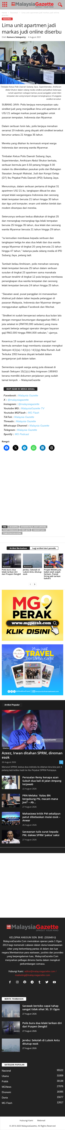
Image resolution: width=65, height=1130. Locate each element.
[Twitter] (47, 982)
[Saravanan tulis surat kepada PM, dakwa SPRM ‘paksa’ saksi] (11, 836)
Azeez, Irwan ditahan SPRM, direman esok (32, 755)
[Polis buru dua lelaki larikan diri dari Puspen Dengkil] (11, 561)
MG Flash (33, 412)
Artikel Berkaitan (18, 548)
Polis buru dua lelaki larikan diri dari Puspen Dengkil (11, 571)
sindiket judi (39, 530)
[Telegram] (33, 982)
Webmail (41, 1120)
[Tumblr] (40, 982)
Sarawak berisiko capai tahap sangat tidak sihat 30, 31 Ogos (41, 1007)
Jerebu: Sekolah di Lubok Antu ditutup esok (32, 571)
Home (4, 12)
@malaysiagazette (18, 399)
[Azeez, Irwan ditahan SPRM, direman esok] (32, 729)
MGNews (6, 1087)
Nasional (14, 12)
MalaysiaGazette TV (32, 408)
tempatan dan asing (12, 533)
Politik (5, 1081)
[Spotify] (25, 982)
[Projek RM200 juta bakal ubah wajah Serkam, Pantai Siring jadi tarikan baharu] (53, 561)
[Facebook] (10, 982)
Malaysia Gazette (28, 395)
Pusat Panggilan (10, 530)
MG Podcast (22, 434)
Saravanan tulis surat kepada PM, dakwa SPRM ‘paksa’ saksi (40, 833)
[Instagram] (18, 982)
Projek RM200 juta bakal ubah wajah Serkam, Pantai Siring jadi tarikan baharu (52, 574)
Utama (6, 748)
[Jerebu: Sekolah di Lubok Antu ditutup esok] (32, 561)
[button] (59, 5)
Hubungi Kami (26, 1120)
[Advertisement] (32, 489)
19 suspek (13, 527)
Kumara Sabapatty (16, 37)
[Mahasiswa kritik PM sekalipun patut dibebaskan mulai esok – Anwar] (11, 818)
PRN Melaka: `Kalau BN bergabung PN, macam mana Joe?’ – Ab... (40, 799)
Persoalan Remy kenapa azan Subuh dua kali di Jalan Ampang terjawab (41, 781)
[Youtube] (54, 982)
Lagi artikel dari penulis (44, 548)
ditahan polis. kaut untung (33, 527)
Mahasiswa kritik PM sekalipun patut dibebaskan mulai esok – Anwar (41, 817)
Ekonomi (6, 1092)
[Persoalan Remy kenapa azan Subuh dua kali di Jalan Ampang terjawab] (11, 782)
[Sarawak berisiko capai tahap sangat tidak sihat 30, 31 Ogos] (11, 1011)
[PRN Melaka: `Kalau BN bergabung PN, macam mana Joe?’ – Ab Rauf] (11, 800)
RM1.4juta (25, 530)
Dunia (5, 1097)
